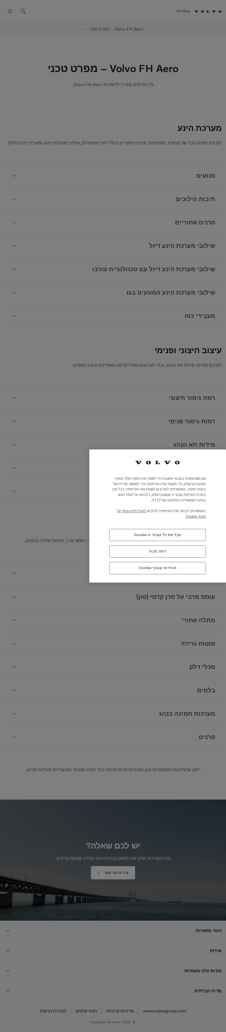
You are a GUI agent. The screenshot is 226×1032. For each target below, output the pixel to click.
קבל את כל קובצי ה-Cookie (158, 535)
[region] (157, 515)
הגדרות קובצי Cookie (157, 568)
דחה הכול (157, 551)
